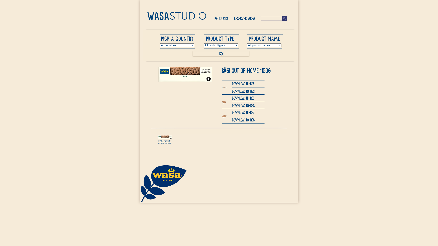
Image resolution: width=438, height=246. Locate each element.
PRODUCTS (221, 18)
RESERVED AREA (244, 18)
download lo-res (243, 91)
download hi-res (243, 83)
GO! (221, 53)
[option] (167, 148)
